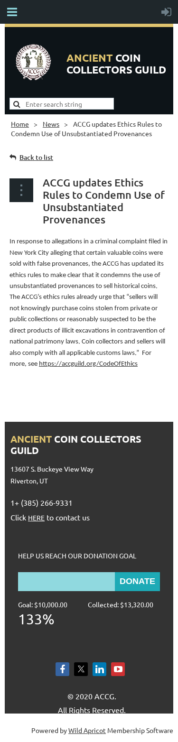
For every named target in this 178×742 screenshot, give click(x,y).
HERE (36, 517)
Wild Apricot (87, 730)
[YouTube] (118, 669)
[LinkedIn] (99, 669)
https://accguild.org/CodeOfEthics (88, 364)
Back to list (36, 157)
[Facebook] (62, 669)
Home (20, 124)
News (51, 124)
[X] (81, 669)
